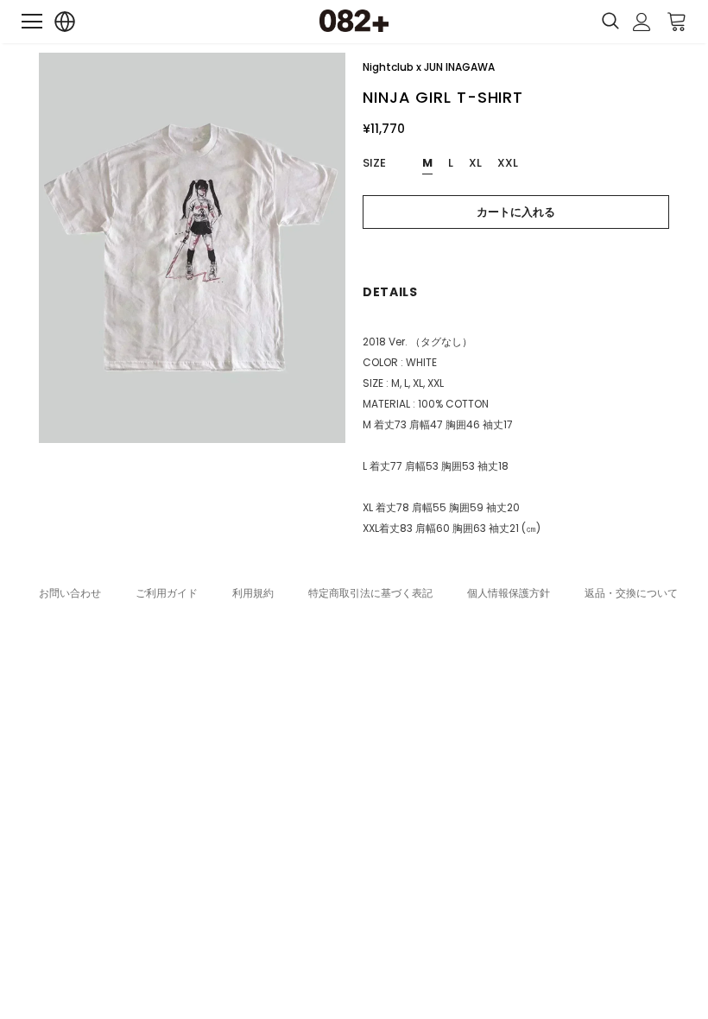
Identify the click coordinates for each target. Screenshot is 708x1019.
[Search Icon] (610, 21)
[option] (192, 248)
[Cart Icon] (677, 20)
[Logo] (354, 20)
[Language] (65, 22)
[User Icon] (642, 22)
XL (475, 163)
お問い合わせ (70, 592)
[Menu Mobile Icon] (32, 21)
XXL (507, 163)
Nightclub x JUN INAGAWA (429, 67)
